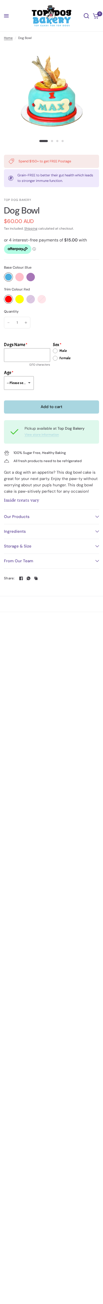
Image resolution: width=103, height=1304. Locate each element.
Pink (19, 277)
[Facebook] (21, 578)
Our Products (17, 516)
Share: (9, 578)
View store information (42, 434)
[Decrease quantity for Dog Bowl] (8, 322)
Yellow (19, 299)
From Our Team (18, 561)
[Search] (86, 16)
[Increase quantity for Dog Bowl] (26, 322)
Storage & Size (17, 546)
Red (8, 299)
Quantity (11, 311)
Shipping (31, 228)
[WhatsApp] (28, 578)
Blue (8, 277)
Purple (30, 277)
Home (8, 38)
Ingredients (15, 531)
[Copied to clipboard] (36, 578)
